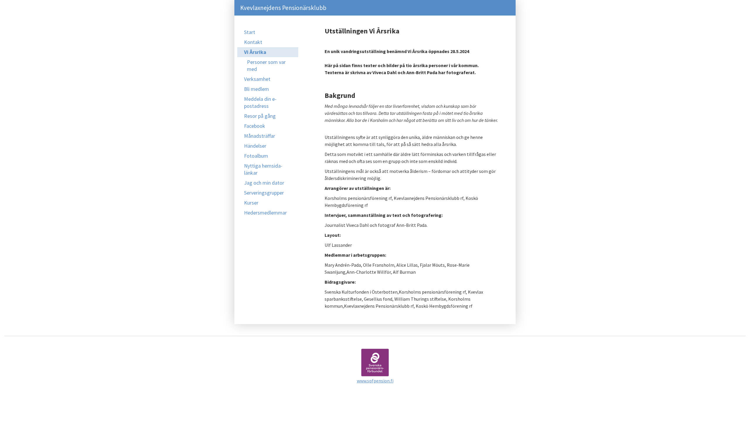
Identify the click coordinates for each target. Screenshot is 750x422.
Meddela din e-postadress (260, 102)
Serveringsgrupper (264, 192)
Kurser (251, 202)
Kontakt (253, 42)
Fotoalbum (256, 155)
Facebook (254, 125)
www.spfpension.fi (375, 381)
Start (249, 32)
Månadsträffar (259, 135)
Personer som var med (266, 65)
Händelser (255, 145)
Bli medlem (256, 89)
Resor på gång (260, 116)
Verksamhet (257, 79)
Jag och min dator (264, 182)
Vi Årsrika (255, 52)
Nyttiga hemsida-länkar (263, 169)
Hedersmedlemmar (265, 212)
